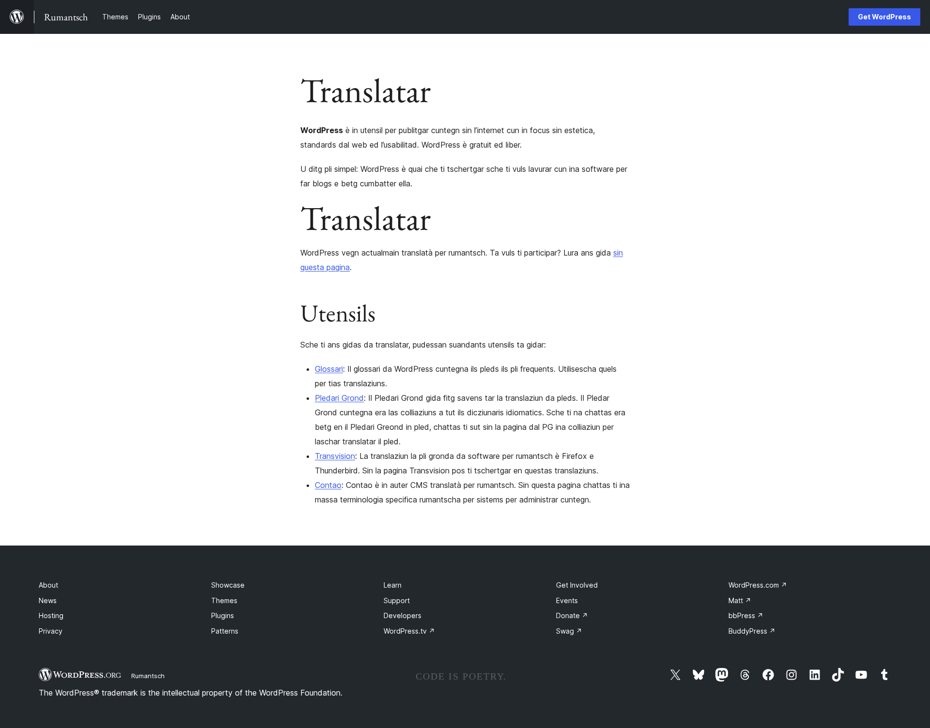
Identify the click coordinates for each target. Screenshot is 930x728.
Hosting (51, 615)
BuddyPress (751, 631)
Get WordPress (884, 17)
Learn (393, 585)
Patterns (224, 631)
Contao (328, 485)
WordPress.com (757, 585)
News (48, 600)
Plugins (222, 615)
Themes (224, 600)
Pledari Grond (339, 398)
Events (567, 600)
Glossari (329, 369)
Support (397, 600)
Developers (402, 615)
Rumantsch (148, 676)
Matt (739, 600)
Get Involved (577, 585)
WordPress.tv (409, 631)
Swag (569, 631)
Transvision (335, 456)
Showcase (228, 585)
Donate (572, 615)
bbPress (745, 615)
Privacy (50, 631)
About (48, 585)
